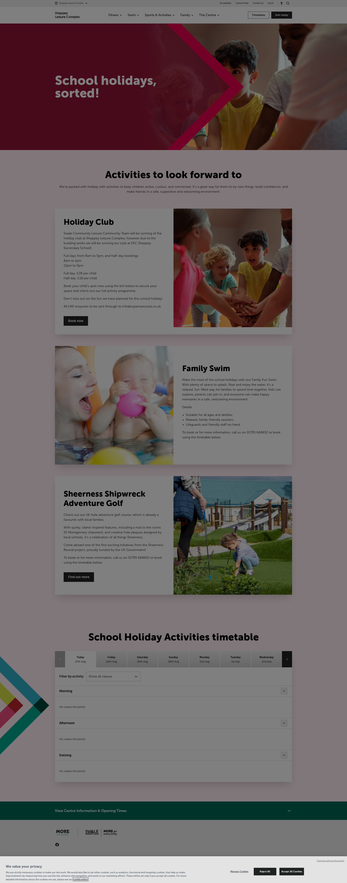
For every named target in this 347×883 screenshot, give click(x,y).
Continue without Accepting (330, 861)
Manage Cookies (239, 871)
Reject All (265, 871)
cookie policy (80, 879)
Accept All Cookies (291, 871)
